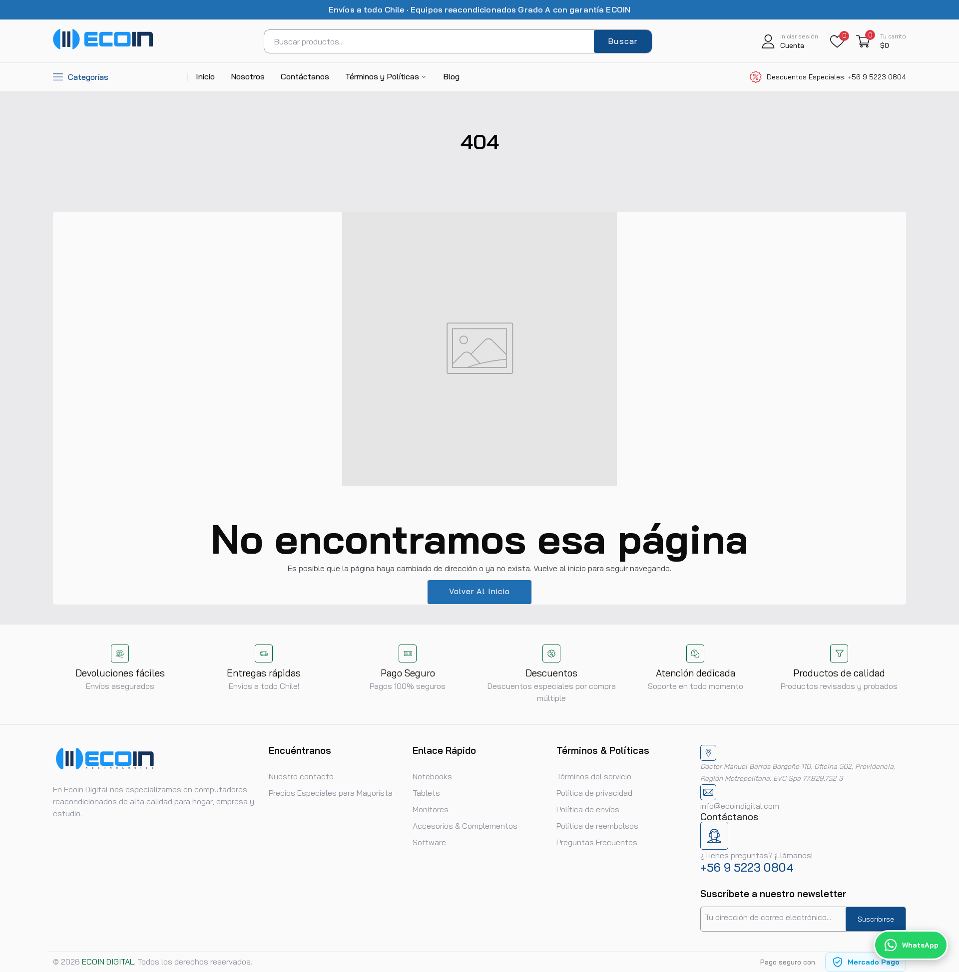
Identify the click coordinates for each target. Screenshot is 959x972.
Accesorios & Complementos (465, 826)
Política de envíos (587, 809)
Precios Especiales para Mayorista (331, 793)
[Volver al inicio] (939, 899)
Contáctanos (305, 76)
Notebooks (432, 776)
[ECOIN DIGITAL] (103, 46)
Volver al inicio (479, 591)
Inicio (205, 76)
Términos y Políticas (383, 76)
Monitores (431, 809)
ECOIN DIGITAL (108, 962)
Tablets (426, 793)
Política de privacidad (594, 793)
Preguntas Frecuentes (596, 842)
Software (429, 842)
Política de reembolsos (597, 826)
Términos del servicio (593, 776)
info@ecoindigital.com (739, 806)
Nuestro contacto (301, 776)
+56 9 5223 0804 (747, 867)
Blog (451, 76)
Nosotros (248, 76)
